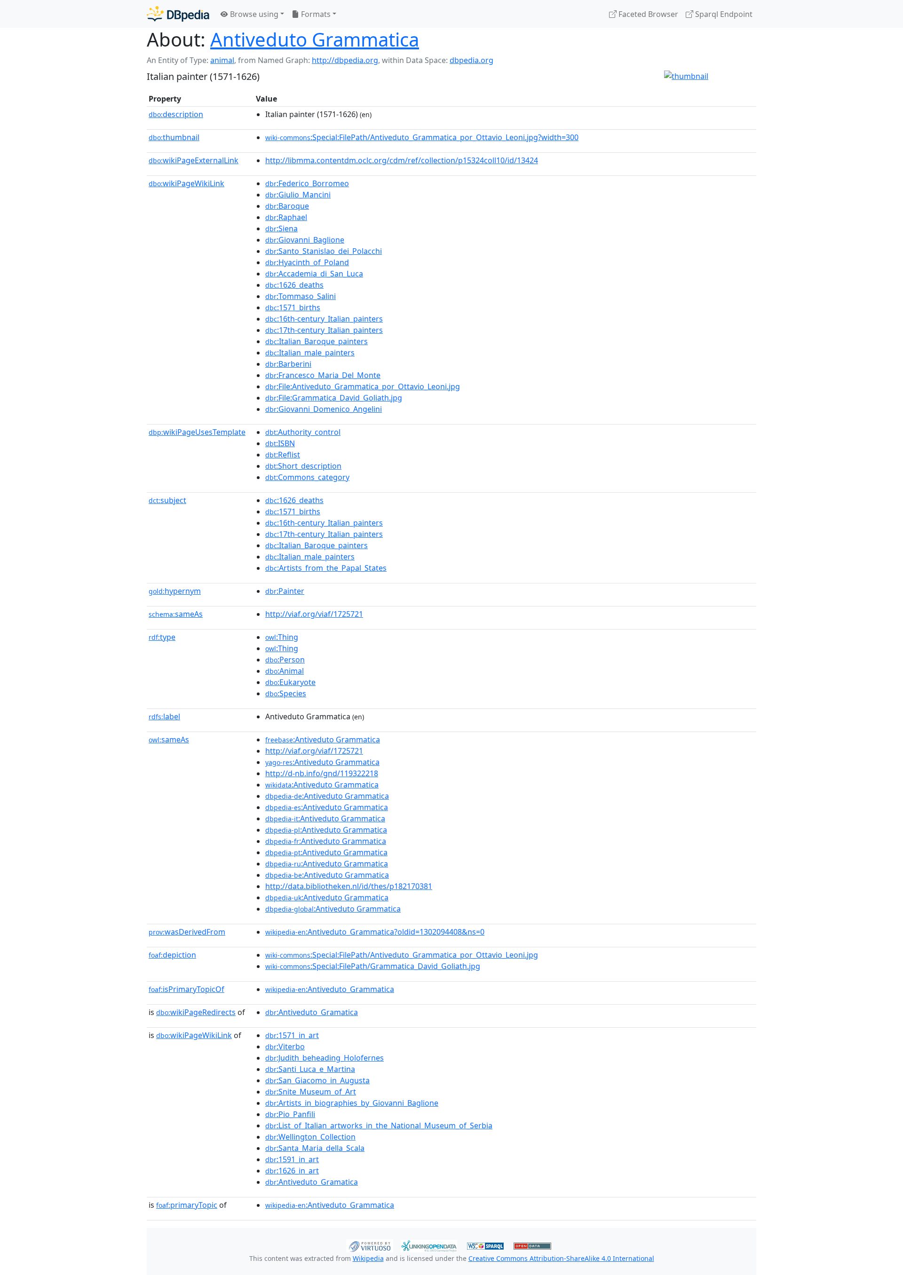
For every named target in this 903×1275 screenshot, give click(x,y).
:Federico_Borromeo (307, 183)
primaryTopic (186, 1205)
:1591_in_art (292, 1159)
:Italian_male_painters (310, 352)
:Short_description (303, 466)
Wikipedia (368, 1258)
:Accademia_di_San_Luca (314, 273)
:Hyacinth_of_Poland (307, 262)
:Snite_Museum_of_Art (310, 1091)
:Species (285, 693)
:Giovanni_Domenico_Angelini (323, 409)
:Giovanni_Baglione (304, 240)
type (162, 637)
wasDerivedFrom (187, 932)
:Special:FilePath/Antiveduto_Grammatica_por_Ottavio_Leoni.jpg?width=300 (421, 137)
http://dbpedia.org (345, 60)
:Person (285, 659)
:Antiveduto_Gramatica (311, 1012)
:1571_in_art (292, 1035)
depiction (172, 955)
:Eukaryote (290, 682)
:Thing (281, 637)
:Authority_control (303, 432)
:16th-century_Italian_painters (324, 319)
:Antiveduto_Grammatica (329, 989)
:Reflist (282, 454)
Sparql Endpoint (722, 14)
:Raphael (286, 217)
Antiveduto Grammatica (314, 39)
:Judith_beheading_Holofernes (324, 1058)
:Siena (281, 228)
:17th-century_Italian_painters (324, 330)
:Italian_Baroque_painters (316, 341)
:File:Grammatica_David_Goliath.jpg (333, 398)
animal (222, 60)
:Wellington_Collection (310, 1137)
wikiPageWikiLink (186, 183)
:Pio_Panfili (290, 1114)
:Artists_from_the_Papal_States (326, 568)
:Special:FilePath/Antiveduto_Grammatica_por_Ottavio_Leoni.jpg (401, 955)
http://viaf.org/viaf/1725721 (314, 614)
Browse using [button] (253, 14)
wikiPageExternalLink (193, 160)
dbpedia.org (471, 60)
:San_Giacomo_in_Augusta (317, 1080)
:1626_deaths (294, 285)
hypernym (175, 591)
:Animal (284, 671)
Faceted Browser (647, 14)
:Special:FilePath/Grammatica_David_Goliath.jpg (372, 966)
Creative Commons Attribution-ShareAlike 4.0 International (561, 1258)
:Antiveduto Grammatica (322, 739)
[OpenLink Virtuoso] (369, 1245)
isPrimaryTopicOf (186, 989)
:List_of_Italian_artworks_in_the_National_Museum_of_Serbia (378, 1125)
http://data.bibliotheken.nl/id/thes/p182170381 (348, 886)
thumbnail (174, 137)
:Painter (284, 591)
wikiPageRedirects (196, 1012)
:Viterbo (285, 1046)
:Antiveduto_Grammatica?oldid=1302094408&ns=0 (374, 932)
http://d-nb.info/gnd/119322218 (321, 773)
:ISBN (280, 443)
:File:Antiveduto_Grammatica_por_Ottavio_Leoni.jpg (362, 386)
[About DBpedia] (178, 14)
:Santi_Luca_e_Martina (310, 1069)
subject (167, 500)
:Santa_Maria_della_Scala (314, 1148)
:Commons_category (307, 477)
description (176, 114)
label (164, 716)
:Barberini (288, 364)
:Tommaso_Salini (300, 296)
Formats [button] (315, 14)
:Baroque (287, 206)
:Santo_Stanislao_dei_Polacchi (323, 251)
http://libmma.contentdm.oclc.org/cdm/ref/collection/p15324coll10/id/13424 (401, 160)
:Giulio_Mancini (298, 194)
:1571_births (292, 307)
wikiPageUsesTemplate (197, 432)
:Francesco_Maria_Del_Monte (322, 375)
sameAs (176, 614)
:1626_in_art (292, 1170)
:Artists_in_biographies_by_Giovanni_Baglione (351, 1103)
